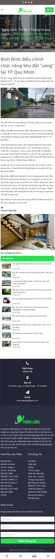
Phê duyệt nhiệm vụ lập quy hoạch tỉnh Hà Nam (29, 316)
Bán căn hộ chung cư (9, 483)
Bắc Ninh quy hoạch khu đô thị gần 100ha (27, 333)
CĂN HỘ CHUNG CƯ (9, 480)
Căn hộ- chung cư (7, 467)
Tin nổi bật (8, 258)
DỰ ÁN (3, 495)
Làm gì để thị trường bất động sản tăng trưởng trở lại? (32, 264)
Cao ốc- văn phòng (8, 470)
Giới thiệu (32, 461)
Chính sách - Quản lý (36, 477)
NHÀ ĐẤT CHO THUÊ (9, 477)
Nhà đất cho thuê (8, 464)
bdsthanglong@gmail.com (27, 401)
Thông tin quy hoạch (36, 480)
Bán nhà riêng (6, 486)
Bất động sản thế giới (36, 483)
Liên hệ (49, 10)
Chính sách (32, 464)
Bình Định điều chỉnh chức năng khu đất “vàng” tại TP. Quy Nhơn (27, 65)
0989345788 (27, 372)
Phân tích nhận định (36, 473)
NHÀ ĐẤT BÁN (7, 473)
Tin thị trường (33, 470)
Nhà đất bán (6, 461)
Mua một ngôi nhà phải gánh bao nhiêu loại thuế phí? (32, 299)
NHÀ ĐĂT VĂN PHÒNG (37, 492)
